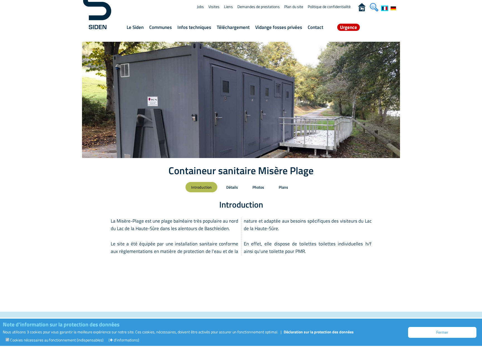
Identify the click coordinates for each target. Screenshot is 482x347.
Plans (283, 187)
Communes (160, 27)
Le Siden (135, 27)
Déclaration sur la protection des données (319, 332)
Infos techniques (194, 27)
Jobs (200, 6)
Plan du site (293, 6)
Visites (214, 6)
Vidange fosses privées (278, 27)
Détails (232, 187)
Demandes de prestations (258, 6)
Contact (315, 27)
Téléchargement (233, 27)
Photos (258, 187)
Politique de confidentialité (329, 6)
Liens (228, 6)
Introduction (201, 187)
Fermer (442, 332)
